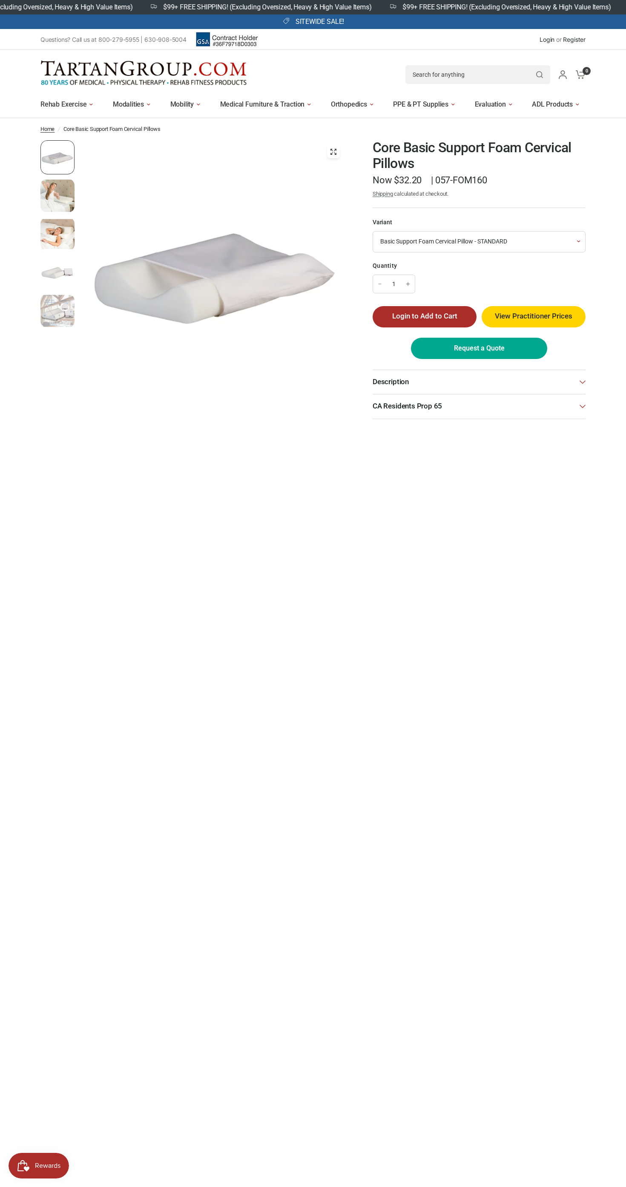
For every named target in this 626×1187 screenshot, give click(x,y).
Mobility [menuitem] (182, 104)
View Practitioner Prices (533, 316)
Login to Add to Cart (424, 316)
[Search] (539, 74)
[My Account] (562, 74)
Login (547, 39)
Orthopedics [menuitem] (349, 104)
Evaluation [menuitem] (490, 104)
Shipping (383, 194)
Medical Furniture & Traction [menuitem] (262, 104)
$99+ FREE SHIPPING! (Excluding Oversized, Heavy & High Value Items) (250, 7)
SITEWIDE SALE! (320, 22)
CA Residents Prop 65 (407, 406)
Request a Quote (479, 348)
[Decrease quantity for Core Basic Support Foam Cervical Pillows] (380, 284)
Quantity (385, 265)
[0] (578, 74)
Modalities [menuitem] (128, 104)
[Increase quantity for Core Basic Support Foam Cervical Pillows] (408, 284)
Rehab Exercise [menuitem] (63, 104)
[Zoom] (333, 151)
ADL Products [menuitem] (552, 104)
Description (391, 382)
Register (574, 39)
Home (47, 129)
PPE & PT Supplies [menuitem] (420, 104)
